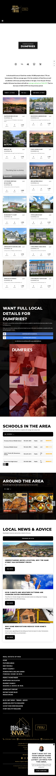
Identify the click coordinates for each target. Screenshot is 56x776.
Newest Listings (10, 92)
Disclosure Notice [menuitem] (23, 767)
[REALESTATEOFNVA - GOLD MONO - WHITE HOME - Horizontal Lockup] (19, 9)
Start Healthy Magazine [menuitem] (12, 709)
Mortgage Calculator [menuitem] (11, 680)
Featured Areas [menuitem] (8, 663)
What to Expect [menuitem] (9, 669)
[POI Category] (16, 64)
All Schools (8, 434)
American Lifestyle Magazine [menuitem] (13, 703)
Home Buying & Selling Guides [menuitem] (13, 671)
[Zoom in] (54, 61)
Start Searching (41, 770)
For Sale (23, 92)
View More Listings (39, 92)
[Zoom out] (54, 63)
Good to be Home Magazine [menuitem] (13, 706)
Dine (8, 489)
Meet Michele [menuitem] (7, 666)
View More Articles (28, 538)
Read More (10, 569)
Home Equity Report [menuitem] (10, 689)
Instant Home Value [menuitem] (10, 692)
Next (53, 503)
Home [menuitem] (5, 660)
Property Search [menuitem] (9, 683)
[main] (28, 336)
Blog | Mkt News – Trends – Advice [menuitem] (15, 700)
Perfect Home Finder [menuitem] (10, 677)
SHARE (24, 494)
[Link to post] (28, 549)
